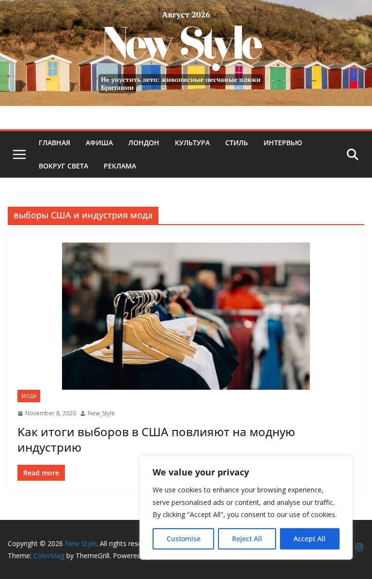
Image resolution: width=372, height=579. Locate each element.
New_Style (101, 413)
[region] (246, 508)
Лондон (143, 142)
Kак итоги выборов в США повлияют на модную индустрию (156, 439)
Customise (184, 538)
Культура (192, 142)
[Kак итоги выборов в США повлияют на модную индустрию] (186, 316)
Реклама (120, 165)
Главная (54, 142)
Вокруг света (63, 165)
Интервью (283, 142)
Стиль (236, 142)
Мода (28, 396)
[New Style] (186, 10)
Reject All (247, 538)
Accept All (310, 538)
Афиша (99, 142)
